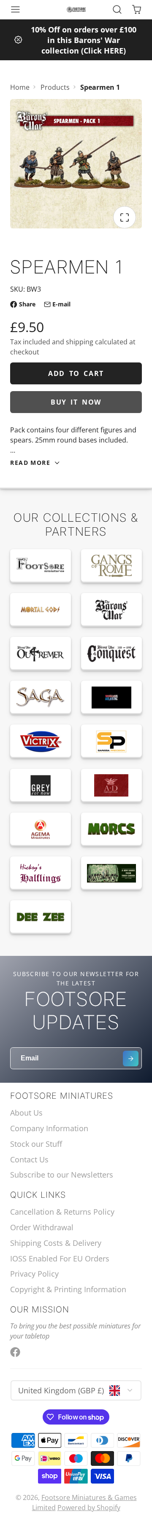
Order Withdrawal (41, 1227)
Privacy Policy (34, 1274)
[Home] (76, 10)
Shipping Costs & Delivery (55, 1243)
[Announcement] (76, 39)
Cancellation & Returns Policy (62, 1212)
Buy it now (76, 402)
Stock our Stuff (36, 1144)
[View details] (40, 566)
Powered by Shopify (88, 1507)
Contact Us (29, 1159)
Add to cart (76, 373)
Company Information (49, 1128)
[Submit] (130, 1058)
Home (20, 87)
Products (55, 87)
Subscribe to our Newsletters (61, 1175)
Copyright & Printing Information (68, 1289)
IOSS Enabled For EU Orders (59, 1258)
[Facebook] (15, 1352)
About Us (26, 1113)
